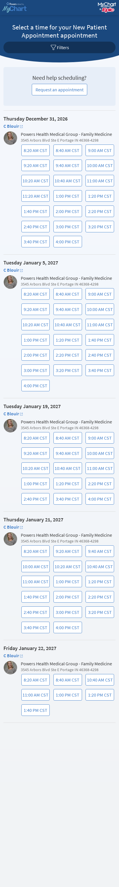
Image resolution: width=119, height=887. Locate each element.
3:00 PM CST (67, 228)
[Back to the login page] (20, 7)
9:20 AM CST (35, 166)
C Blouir (11, 126)
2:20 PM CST (99, 212)
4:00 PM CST (67, 243)
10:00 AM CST (100, 166)
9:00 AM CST (99, 151)
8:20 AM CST (35, 151)
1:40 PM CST (35, 212)
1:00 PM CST (67, 197)
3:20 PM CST (99, 228)
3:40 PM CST (35, 243)
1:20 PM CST (99, 197)
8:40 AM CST (67, 151)
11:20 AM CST (36, 197)
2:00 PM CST (67, 212)
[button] (59, 47)
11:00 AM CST (100, 182)
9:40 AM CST (67, 166)
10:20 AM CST (36, 182)
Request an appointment (59, 89)
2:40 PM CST (35, 228)
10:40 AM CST (68, 182)
